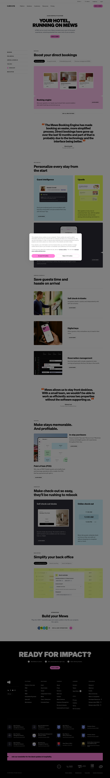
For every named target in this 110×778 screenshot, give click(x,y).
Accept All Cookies (43, 256)
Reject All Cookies (67, 256)
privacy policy (63, 249)
